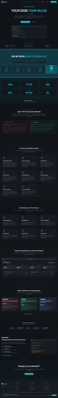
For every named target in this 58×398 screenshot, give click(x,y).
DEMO (47, 1)
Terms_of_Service (47, 386)
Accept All (54, 395)
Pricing (24, 1)
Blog (31, 386)
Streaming (31, 1)
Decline (50, 395)
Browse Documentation (7, 355)
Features (20, 1)
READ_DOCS (34, 21)
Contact (38, 1)
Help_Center (32, 389)
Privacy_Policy (46, 385)
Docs (34, 1)
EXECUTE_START (53, 1)
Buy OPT (43, 1)
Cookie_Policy (46, 389)
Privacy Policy (5, 396)
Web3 (27, 1)
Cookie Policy (40, 395)
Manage (46, 395)
